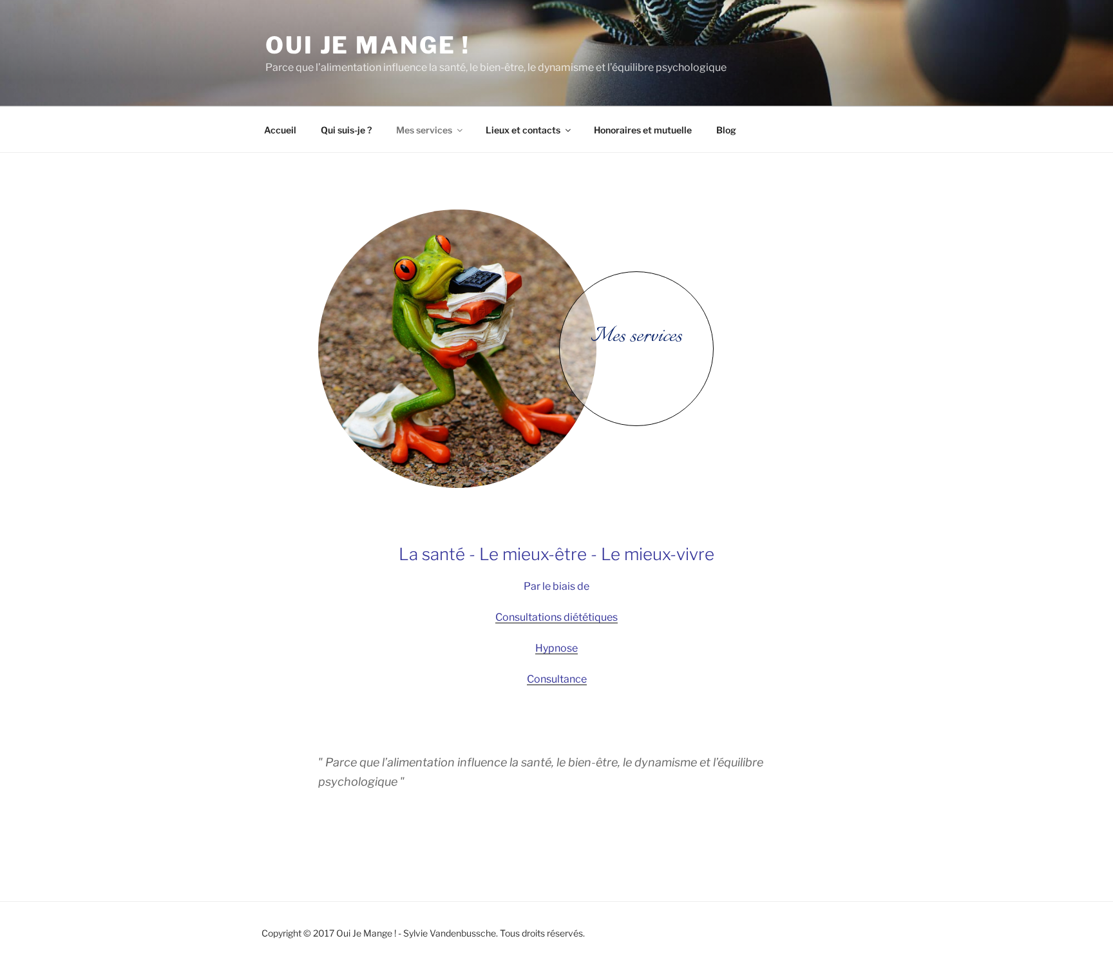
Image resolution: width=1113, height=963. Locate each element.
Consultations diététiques (556, 617)
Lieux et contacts (523, 129)
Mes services (424, 129)
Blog (726, 129)
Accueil (280, 129)
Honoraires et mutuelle (643, 129)
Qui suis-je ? (346, 129)
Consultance (557, 679)
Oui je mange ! (367, 45)
